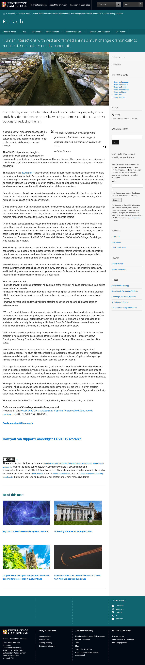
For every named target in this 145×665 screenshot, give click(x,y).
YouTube (119, 619)
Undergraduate (45, 636)
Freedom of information (12, 648)
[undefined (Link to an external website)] (10, 459)
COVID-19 (116, 237)
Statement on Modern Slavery (14, 653)
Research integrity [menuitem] (73, 31)
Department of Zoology (120, 286)
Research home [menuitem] (9, 31)
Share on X (118, 95)
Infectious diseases (119, 248)
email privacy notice (133, 218)
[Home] (4, 13)
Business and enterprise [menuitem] (100, 31)
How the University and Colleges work (90, 636)
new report (27, 173)
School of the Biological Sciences (124, 308)
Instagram (119, 609)
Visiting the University (83, 649)
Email (114, 182)
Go (114, 142)
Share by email (119, 97)
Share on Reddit (120, 87)
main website (37, 474)
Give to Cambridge (82, 639)
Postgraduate (44, 639)
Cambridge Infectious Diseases (124, 297)
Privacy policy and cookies (13, 650)
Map (77, 646)
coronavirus (116, 242)
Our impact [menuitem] (120, 31)
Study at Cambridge (38, 5)
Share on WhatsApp (121, 90)
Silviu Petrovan (117, 264)
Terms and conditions (61, 474)
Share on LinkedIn (121, 85)
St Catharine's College (120, 302)
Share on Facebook (121, 82)
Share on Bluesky (120, 92)
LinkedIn (119, 612)
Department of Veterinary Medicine (125, 291)
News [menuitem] (24, 31)
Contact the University (11, 643)
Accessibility (7, 645)
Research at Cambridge (80, 5)
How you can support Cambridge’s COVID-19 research (42, 439)
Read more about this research (18, 423)
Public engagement (119, 643)
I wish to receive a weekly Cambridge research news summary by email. (126, 194)
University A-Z (8, 658)
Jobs (77, 643)
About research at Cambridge (123, 639)
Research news (118, 636)
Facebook (119, 606)
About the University (58, 5)
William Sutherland (119, 269)
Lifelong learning (45, 643)
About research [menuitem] (52, 31)
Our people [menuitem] (36, 31)
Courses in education (47, 646)
